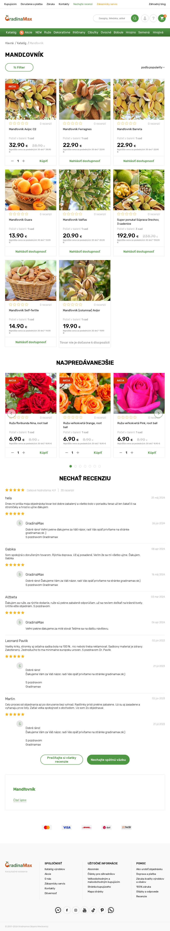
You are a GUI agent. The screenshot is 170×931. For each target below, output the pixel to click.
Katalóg (11, 32)
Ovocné (106, 32)
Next (158, 413)
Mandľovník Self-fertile (24, 310)
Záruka (51, 4)
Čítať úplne (19, 800)
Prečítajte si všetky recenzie (61, 759)
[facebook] (67, 910)
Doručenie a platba (31, 4)
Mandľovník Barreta (129, 129)
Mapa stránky (95, 891)
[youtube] (84, 910)
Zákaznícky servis (107, 4)
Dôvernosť (51, 893)
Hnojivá (158, 32)
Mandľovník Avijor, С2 (22, 129)
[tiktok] (93, 910)
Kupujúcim (10, 4)
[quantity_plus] (23, 161)
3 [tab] (80, 466)
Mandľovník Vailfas (75, 219)
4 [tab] (85, 466)
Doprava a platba (146, 874)
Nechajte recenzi (83, 4)
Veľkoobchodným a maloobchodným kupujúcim (104, 880)
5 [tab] (90, 466)
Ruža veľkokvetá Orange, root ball (82, 424)
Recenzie (141, 896)
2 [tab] (75, 466)
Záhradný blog (157, 4)
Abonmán (93, 869)
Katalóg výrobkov (55, 869)
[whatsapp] (111, 910)
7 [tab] (99, 466)
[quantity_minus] (12, 161)
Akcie (28, 32)
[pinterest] (102, 910)
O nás (48, 878)
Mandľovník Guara (20, 219)
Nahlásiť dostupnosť (84, 161)
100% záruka (143, 886)
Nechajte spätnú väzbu (108, 760)
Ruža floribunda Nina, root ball (28, 423)
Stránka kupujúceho (99, 886)
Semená (144, 32)
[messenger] (58, 910)
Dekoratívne (62, 32)
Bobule (118, 32)
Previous (11, 413)
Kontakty (64, 4)
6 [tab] (94, 466)
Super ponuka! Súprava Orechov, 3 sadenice (138, 221)
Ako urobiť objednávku (149, 869)
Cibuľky (93, 32)
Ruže (47, 32)
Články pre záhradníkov (101, 874)
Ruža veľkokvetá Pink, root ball (137, 423)
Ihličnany (79, 32)
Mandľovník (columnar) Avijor (81, 310)
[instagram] (76, 910)
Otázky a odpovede (147, 891)
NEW (39, 32)
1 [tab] (70, 466)
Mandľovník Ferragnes (77, 129)
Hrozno (131, 32)
